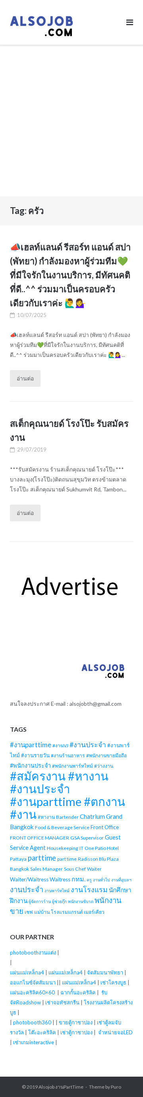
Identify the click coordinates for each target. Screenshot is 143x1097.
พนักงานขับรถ (80, 901)
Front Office (105, 827)
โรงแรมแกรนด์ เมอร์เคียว (77, 912)
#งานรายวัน (35, 755)
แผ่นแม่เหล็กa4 (27, 972)
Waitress (60, 879)
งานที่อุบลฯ (121, 879)
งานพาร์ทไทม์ (57, 890)
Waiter (94, 869)
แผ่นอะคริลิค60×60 (32, 992)
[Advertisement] (71, 120)
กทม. (78, 879)
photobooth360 (32, 1022)
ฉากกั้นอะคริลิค (78, 992)
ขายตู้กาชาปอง (76, 1022)
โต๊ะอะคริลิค (42, 1032)
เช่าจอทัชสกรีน (62, 1002)
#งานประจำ (88, 745)
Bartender (67, 817)
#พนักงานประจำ (30, 765)
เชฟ (29, 912)
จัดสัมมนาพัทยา (105, 972)
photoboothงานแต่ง (33, 952)
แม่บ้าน (42, 912)
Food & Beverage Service (62, 827)
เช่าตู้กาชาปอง (76, 1032)
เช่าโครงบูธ (113, 982)
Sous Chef (75, 869)
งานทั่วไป (101, 879)
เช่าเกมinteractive (33, 1042)
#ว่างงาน (103, 766)
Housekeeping (62, 848)
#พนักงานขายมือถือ (106, 755)
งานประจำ (26, 889)
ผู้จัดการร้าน (40, 901)
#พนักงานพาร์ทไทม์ (72, 766)
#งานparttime (30, 745)
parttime (42, 857)
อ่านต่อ (25, 378)
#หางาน (46, 817)
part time (67, 859)
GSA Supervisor (87, 838)
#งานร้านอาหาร (68, 755)
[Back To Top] (123, 1078)
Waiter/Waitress (29, 879)
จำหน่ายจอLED (115, 1032)
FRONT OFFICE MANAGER (39, 838)
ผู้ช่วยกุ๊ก (59, 901)
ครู (89, 879)
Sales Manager (46, 869)
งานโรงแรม (89, 889)
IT (81, 848)
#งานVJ (60, 745)
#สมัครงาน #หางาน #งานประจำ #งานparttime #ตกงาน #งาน (67, 795)
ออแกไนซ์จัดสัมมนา (33, 982)
